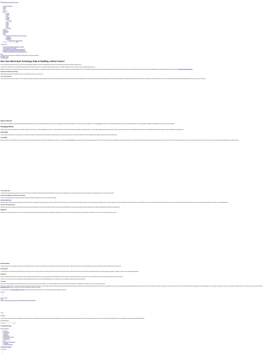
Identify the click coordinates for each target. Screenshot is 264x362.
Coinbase (6, 300)
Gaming (8, 18)
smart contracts (99, 123)
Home (4, 7)
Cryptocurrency (11, 300)
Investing (26, 300)
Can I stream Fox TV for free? (9, 48)
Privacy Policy (6, 332)
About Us (5, 331)
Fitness (10, 21)
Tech (7, 25)
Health (7, 19)
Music (7, 22)
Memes (7, 13)
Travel (7, 27)
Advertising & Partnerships (9, 342)
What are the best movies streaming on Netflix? (13, 46)
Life (4, 12)
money (29, 300)
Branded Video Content (8, 337)
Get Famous (6, 333)
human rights (71, 140)
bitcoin (2, 300)
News (4, 8)
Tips (4, 340)
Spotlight (8, 37)
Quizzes (8, 14)
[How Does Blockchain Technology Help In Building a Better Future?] (10, 312)
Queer (7, 23)
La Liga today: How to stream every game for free (14, 49)
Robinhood (33, 300)
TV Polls (5, 11)
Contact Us (5, 334)
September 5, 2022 (5, 56)
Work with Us (6, 335)
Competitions (9, 38)
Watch (4, 29)
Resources (8, 39)
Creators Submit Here (8, 344)
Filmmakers (5, 30)
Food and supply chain (6, 200)
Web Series (5, 32)
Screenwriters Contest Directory (16, 40)
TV (4, 9)
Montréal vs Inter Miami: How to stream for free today (15, 51)
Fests (4, 33)
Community (5, 343)
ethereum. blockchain (19, 300)
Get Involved (6, 338)
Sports (7, 24)
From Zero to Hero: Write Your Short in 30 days (16, 35)
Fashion (7, 17)
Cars (7, 16)
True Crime (8, 28)
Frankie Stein (5, 57)
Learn (4, 34)
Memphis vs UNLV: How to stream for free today (14, 50)
